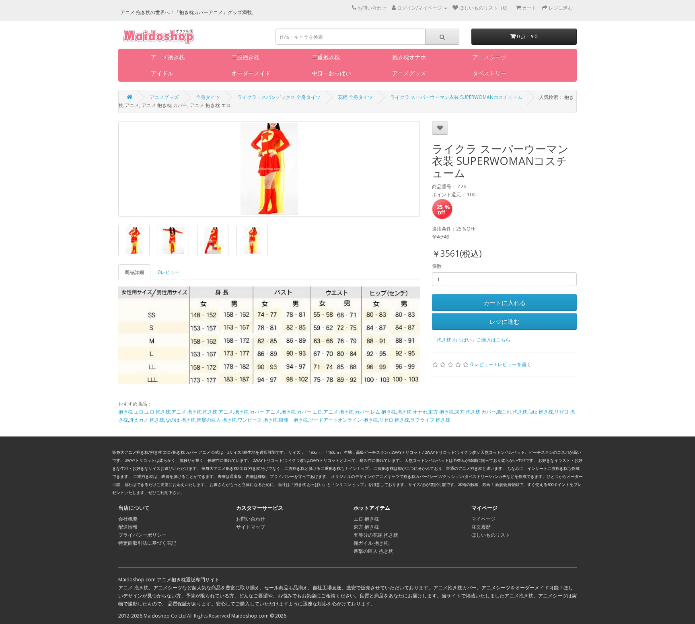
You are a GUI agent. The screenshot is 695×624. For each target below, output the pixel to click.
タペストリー (489, 73)
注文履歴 (481, 526)
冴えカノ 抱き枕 (146, 419)
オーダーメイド (251, 73)
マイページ (483, 518)
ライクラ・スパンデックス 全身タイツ (279, 97)
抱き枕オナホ (409, 57)
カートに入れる (504, 303)
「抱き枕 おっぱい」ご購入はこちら (471, 339)
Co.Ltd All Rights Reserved (200, 615)
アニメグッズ (409, 73)
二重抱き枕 (326, 57)
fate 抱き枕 (540, 411)
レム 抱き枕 (383, 411)
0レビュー (169, 272)
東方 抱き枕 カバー (475, 411)
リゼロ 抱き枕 (394, 419)
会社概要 (128, 518)
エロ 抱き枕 (366, 518)
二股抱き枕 (245, 57)
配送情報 (128, 526)
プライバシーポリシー (142, 534)
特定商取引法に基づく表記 (147, 543)
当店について (134, 507)
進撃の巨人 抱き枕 (216, 419)
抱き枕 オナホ (412, 411)
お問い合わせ (250, 518)
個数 (437, 266)
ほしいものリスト (490, 534)
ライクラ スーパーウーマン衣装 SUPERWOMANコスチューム (456, 97)
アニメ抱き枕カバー (455, 587)
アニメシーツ (489, 57)
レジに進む (504, 321)
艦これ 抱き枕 (512, 411)
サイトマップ (250, 526)
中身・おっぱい (331, 73)
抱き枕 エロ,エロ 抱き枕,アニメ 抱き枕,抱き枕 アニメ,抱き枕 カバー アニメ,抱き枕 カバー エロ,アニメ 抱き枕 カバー (243, 411)
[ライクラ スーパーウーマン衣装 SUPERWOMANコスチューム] (269, 169)
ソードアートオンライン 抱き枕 (343, 419)
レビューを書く (514, 364)
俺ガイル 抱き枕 (371, 543)
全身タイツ (208, 97)
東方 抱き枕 (441, 411)
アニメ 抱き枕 (133, 587)
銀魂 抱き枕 (293, 419)
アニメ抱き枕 (168, 57)
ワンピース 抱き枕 (258, 419)
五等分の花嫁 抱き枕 (376, 534)
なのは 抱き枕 (180, 419)
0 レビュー (481, 364)
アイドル (162, 73)
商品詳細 (134, 272)
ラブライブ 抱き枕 (430, 419)
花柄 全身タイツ (355, 97)
